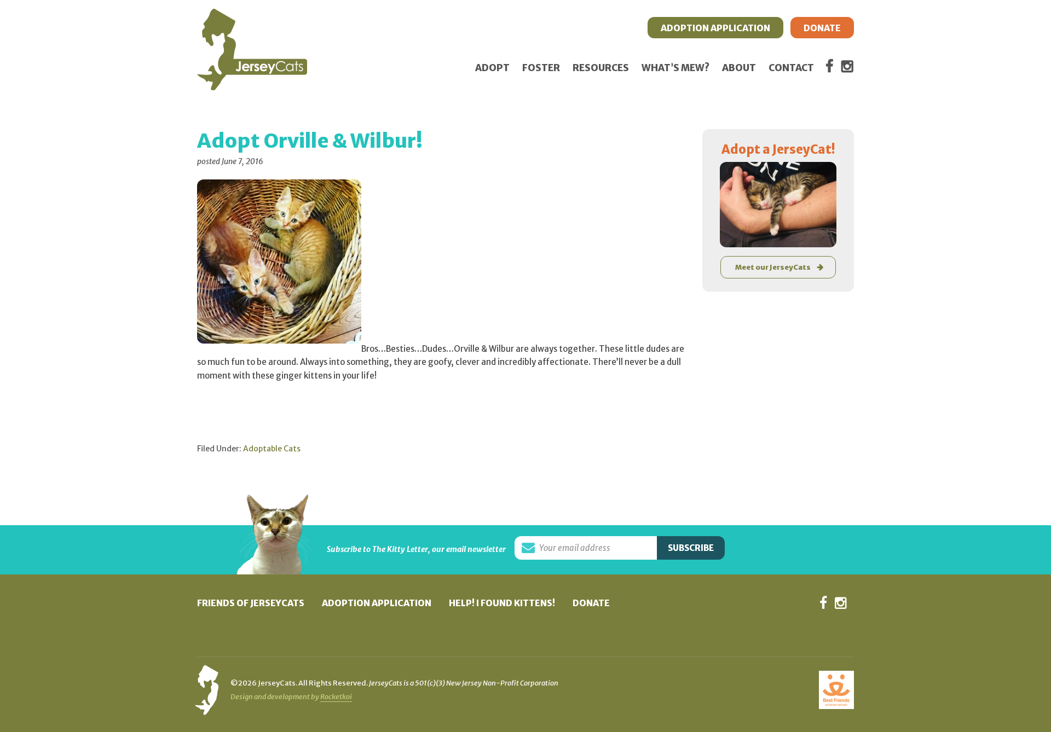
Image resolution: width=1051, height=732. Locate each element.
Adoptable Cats (272, 449)
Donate (591, 602)
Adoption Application (376, 602)
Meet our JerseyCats (773, 267)
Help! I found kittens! (502, 602)
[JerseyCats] (252, 19)
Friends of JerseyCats (250, 602)
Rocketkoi (336, 696)
